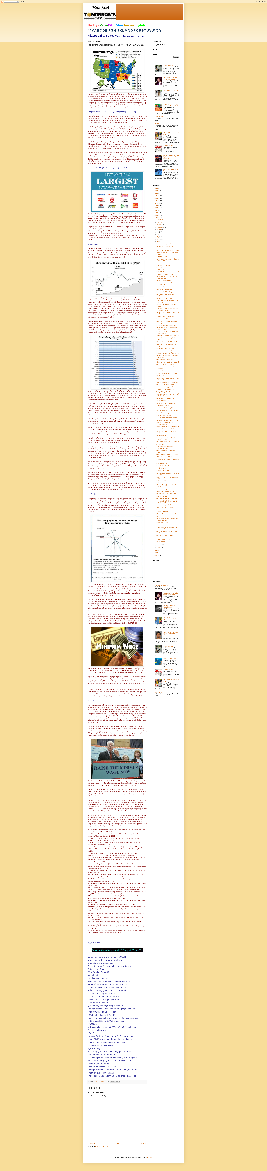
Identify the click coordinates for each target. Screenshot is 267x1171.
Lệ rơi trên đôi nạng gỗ (162, 470)
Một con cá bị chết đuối (162, 319)
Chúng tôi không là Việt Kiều (164, 457)
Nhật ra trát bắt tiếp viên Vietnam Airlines (167, 514)
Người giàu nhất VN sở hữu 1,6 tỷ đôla (167, 420)
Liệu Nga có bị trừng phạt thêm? (165, 387)
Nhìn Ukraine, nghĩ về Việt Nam (165, 505)
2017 (156, 210)
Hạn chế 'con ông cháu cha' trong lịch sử (167, 250)
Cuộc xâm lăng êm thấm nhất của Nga (167, 382)
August (159, 229)
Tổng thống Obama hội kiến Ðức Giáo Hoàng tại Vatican (167, 309)
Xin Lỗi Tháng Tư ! (161, 468)
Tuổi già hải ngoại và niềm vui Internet (167, 392)
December (160, 220)
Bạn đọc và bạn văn (162, 522)
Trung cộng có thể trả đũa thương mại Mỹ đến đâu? (170, 105)
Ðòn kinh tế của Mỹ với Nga (164, 298)
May (158, 237)
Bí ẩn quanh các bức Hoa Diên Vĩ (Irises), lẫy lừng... (165, 423)
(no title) (157, 123)
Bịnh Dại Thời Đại (161, 287)
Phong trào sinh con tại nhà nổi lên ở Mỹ (167, 426)
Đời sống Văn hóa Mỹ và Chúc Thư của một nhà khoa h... (167, 438)
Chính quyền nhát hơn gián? (164, 359)
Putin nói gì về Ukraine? (163, 496)
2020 (156, 203)
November (160, 222)
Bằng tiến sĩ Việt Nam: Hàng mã (165, 289)
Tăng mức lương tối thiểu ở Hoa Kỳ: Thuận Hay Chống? (166, 447)
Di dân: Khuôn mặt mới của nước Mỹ (166, 491)
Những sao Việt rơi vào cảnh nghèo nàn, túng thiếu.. (166, 328)
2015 (156, 215)
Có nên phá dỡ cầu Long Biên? (165, 408)
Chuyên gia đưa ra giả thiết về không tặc (167, 442)
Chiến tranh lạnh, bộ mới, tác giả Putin (167, 454)
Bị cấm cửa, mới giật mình (163, 244)
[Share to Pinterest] (119, 1082)
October (159, 224)
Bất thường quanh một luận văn (165, 348)
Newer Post (91, 1143)
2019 (156, 205)
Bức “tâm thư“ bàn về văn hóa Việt (166, 325)
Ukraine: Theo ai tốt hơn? (163, 263)
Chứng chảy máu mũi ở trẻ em (165, 398)
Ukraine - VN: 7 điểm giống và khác (166, 494)
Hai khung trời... (160, 376)
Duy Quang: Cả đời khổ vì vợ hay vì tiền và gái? (170, 78)
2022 (156, 198)
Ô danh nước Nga (161, 463)
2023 (156, 195)
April (158, 239)
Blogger (149, 1157)
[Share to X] (115, 1082)
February (159, 545)
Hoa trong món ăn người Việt (164, 351)
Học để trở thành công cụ (163, 280)
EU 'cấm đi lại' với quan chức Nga (166, 403)
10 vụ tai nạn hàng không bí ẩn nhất (166, 418)
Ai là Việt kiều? (160, 444)
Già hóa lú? (159, 371)
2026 (156, 188)
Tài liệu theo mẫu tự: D (161, 585)
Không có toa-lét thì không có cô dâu (166, 373)
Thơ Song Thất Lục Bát (162, 256)
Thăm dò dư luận (168, 145)
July (158, 232)
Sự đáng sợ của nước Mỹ (163, 415)
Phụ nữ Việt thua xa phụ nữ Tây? (165, 429)
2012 (156, 553)
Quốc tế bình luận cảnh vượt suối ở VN (167, 364)
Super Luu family (159, 117)
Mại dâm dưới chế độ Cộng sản (165, 292)
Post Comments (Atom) (101, 1146)
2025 (156, 191)
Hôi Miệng (159, 516)
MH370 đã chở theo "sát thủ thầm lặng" (167, 272)
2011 (156, 555)
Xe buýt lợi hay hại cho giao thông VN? (167, 335)
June (158, 234)
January (159, 547)
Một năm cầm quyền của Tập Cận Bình (167, 410)
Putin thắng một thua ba (163, 265)
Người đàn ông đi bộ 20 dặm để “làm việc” (170, 606)
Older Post (144, 1143)
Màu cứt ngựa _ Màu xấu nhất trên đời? (170, 91)
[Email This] (111, 1082)
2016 (156, 213)
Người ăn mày (160, 541)
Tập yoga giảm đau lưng (163, 405)
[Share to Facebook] (117, 1082)
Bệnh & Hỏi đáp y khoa (169, 658)
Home (117, 1143)
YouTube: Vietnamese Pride (164, 539)
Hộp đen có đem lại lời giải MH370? (166, 342)
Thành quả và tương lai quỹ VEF (165, 389)
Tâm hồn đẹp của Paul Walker (165, 507)
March (159, 242)
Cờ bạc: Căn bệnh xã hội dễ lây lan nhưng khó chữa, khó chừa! (171, 157)
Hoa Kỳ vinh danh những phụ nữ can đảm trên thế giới (166, 510)
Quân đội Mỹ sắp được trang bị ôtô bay (167, 498)
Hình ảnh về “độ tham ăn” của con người (167, 362)
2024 (156, 193)
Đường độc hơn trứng (162, 413)
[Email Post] (107, 1081)
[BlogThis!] (113, 1082)
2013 (156, 550)
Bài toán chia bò (161, 435)
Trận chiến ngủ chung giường (164, 274)
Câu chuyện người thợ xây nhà (165, 384)
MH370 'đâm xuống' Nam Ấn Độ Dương (167, 353)
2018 (156, 208)
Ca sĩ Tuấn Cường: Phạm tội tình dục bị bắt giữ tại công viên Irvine (170, 633)
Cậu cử (158, 525)
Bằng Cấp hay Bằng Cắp (163, 466)
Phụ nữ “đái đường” (169, 65)
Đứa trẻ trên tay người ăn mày (164, 489)
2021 (156, 200)
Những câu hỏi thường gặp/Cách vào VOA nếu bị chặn (167, 519)
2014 (156, 217)
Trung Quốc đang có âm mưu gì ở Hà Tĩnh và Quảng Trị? (167, 528)
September (160, 227)
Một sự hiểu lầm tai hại (162, 400)
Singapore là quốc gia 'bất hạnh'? (165, 316)
